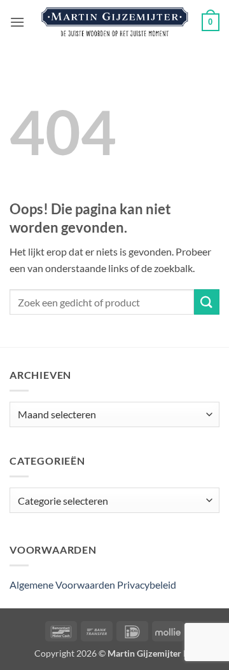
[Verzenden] (206, 301)
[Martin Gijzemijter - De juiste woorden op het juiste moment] (114, 22)
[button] (17, 22)
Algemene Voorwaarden (62, 584)
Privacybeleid (146, 584)
